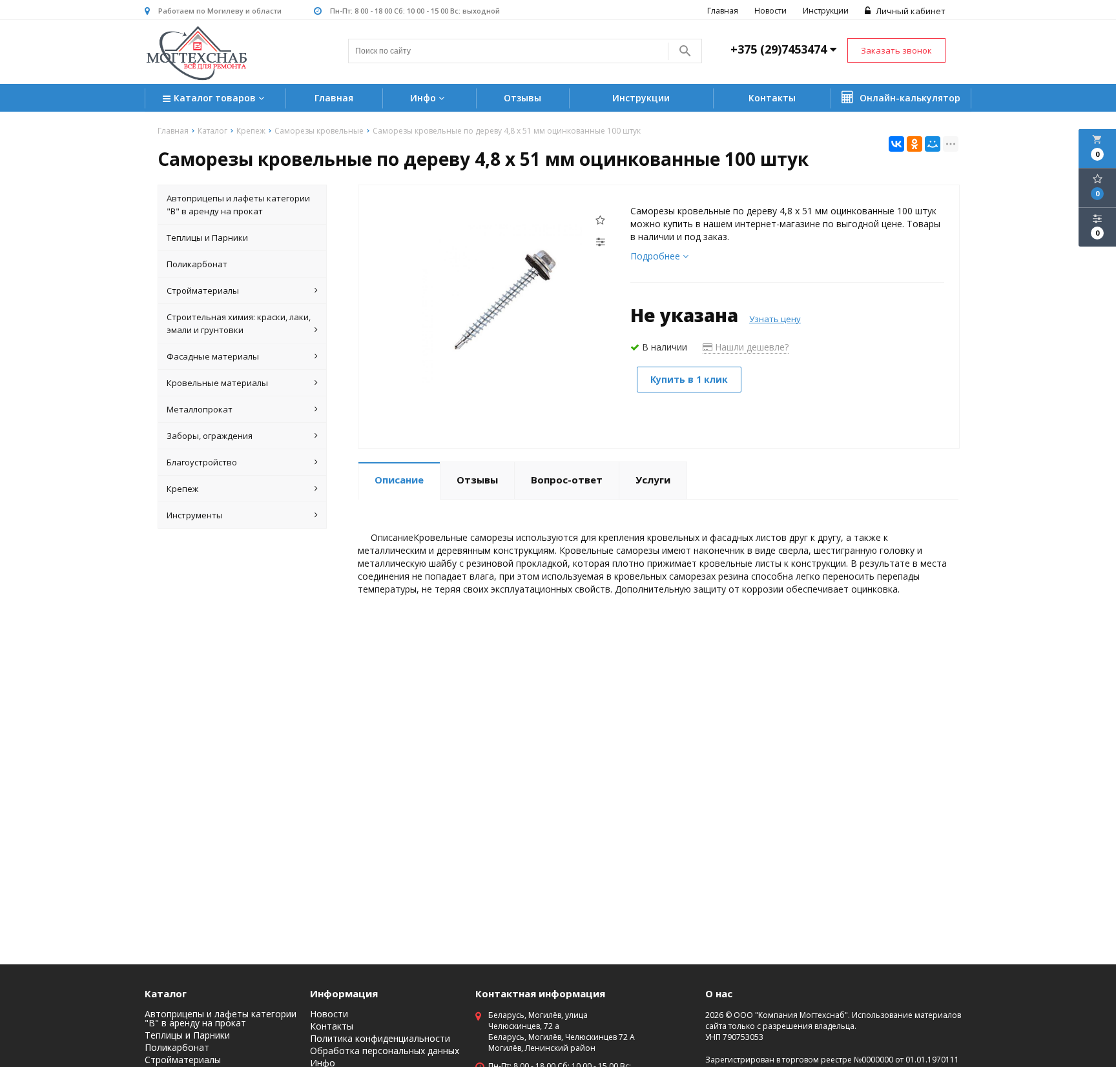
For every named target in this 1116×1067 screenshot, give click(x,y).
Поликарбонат (197, 264)
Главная (722, 10)
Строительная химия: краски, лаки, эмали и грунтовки (239, 323)
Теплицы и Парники (207, 237)
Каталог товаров (216, 98)
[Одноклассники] (914, 144)
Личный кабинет (910, 11)
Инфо (424, 98)
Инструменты (195, 515)
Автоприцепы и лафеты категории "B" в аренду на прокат (238, 204)
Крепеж (182, 488)
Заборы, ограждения (210, 436)
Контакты (772, 98)
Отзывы (522, 98)
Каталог (166, 993)
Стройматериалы (203, 290)
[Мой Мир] (932, 144)
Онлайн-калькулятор (908, 98)
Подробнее (656, 256)
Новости (770, 10)
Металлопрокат (199, 409)
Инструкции (826, 10)
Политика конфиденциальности (380, 1038)
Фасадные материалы (213, 356)
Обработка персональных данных (384, 1050)
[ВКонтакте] (896, 144)
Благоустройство (202, 462)
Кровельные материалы (217, 383)
